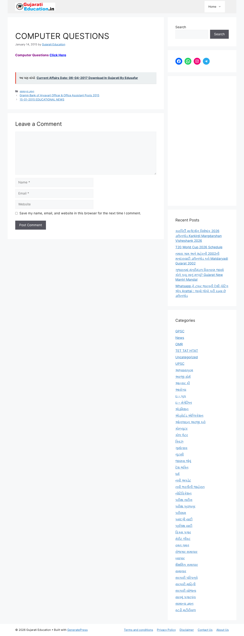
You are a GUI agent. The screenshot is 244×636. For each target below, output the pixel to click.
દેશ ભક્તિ (181, 467)
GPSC (179, 331)
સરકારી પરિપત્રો (186, 578)
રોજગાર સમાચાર (186, 552)
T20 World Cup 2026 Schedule (198, 247)
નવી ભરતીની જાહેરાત (190, 487)
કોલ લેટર (181, 435)
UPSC (179, 364)
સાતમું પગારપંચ (185, 597)
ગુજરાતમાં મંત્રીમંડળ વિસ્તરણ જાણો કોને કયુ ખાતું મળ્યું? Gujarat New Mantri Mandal (199, 274)
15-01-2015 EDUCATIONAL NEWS (42, 99)
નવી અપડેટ (183, 480)
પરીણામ (180, 513)
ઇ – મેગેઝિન (183, 402)
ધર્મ (177, 474)
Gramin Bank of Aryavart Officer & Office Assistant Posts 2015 (59, 95)
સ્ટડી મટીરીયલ (185, 610)
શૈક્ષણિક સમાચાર (186, 565)
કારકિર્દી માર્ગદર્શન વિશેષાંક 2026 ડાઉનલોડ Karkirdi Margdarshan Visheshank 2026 (198, 236)
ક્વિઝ (179, 441)
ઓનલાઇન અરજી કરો (190, 422)
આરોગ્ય (180, 390)
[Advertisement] (202, 141)
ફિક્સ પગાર (183, 532)
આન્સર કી (182, 383)
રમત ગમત (182, 545)
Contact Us (205, 630)
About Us (222, 630)
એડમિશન (182, 409)
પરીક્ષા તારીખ (183, 500)
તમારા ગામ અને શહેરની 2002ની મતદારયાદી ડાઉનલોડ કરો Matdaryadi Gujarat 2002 (201, 258)
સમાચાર (180, 571)
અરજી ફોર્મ (183, 377)
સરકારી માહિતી (185, 584)
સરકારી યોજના (185, 591)
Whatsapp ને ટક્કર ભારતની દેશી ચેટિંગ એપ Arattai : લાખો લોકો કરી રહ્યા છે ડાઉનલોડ (201, 291)
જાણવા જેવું (183, 461)
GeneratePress (77, 630)
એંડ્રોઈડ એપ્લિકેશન (189, 415)
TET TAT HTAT (186, 351)
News (179, 338)
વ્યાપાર (180, 558)
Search (180, 27)
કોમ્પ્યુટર (181, 428)
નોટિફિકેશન (183, 493)
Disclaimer (187, 630)
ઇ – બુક (180, 396)
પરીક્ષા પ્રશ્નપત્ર (185, 506)
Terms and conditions (138, 630)
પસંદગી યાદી (184, 519)
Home (212, 6)
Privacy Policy (166, 630)
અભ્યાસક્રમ (184, 370)
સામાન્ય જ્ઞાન (27, 91)
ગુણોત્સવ (181, 448)
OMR (179, 344)
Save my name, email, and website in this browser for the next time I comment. (80, 213)
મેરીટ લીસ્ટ (182, 539)
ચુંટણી (179, 454)
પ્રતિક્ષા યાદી (183, 526)
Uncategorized (186, 357)
